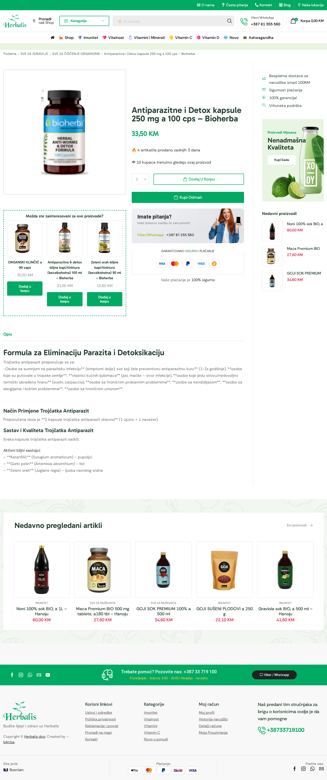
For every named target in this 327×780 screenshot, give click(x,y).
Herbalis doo (34, 736)
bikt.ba (8, 742)
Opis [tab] (7, 334)
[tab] (10, 336)
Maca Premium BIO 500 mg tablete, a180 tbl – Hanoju (305, 248)
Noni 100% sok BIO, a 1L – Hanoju (305, 224)
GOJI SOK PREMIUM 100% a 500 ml (304, 273)
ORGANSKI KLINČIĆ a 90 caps (25, 265)
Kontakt (266, 5)
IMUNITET (41, 603)
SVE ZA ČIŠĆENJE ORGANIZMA (76, 54)
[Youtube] (48, 675)
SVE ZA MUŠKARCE (102, 603)
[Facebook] (12, 675)
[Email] (39, 675)
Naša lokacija (313, 5)
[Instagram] (21, 675)
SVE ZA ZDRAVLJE (34, 54)
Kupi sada (281, 160)
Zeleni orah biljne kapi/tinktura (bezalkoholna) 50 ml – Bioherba (104, 270)
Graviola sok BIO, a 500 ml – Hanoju (285, 611)
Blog (287, 5)
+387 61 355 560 (180, 235)
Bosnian (17, 769)
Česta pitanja (237, 5)
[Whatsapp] (30, 675)
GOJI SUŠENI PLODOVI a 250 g (224, 611)
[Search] (229, 21)
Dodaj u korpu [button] (25, 288)
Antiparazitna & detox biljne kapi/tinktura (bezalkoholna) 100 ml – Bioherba (64, 270)
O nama (208, 5)
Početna (10, 54)
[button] (307, 21)
